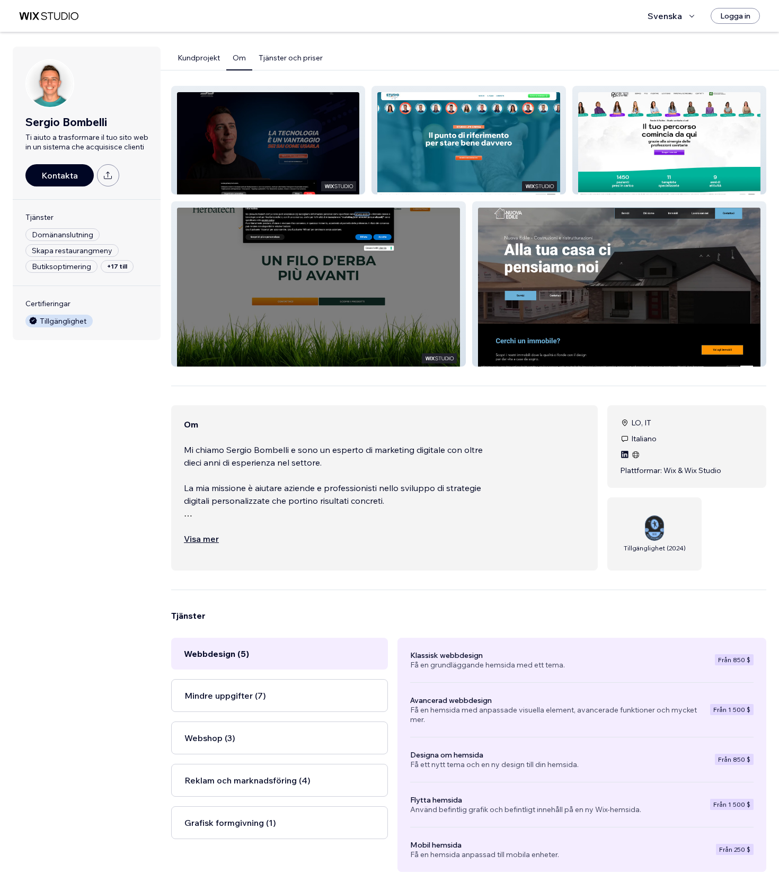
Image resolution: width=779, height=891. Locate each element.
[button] (268, 140)
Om (239, 58)
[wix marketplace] (48, 16)
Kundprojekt (199, 58)
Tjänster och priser (291, 58)
